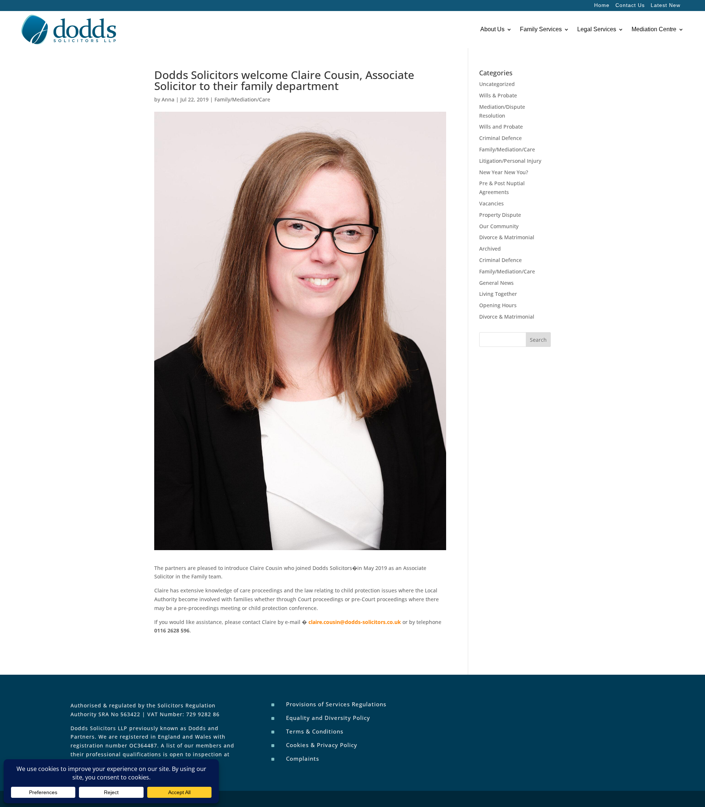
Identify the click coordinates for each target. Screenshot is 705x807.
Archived (490, 248)
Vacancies (491, 203)
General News (496, 282)
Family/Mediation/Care (242, 99)
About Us (492, 29)
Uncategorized (497, 83)
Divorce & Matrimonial (506, 237)
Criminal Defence (500, 137)
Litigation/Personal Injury (510, 160)
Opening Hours (498, 305)
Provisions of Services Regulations (336, 704)
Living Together (498, 293)
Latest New (665, 5)
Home (602, 5)
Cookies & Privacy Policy (321, 745)
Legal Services (596, 29)
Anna (168, 99)
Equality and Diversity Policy (328, 717)
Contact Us (630, 5)
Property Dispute (500, 214)
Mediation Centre (654, 29)
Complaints (302, 758)
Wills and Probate (501, 126)
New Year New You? (503, 172)
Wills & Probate (498, 95)
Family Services (541, 29)
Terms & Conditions (314, 731)
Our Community (498, 226)
